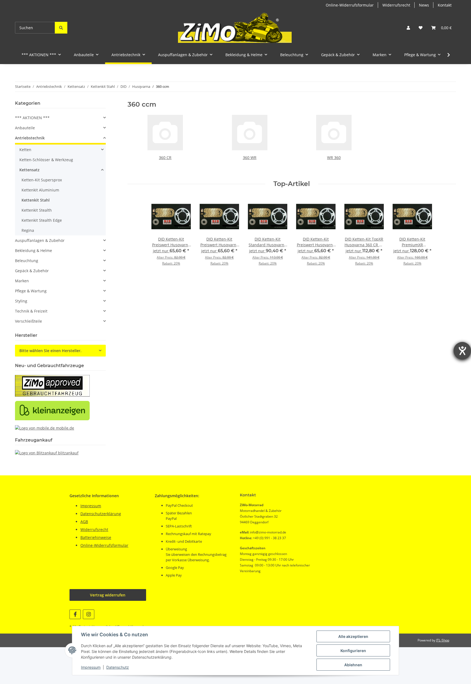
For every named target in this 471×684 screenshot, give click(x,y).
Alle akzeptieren (353, 636)
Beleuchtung (26, 260)
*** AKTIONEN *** (32, 117)
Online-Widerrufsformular (350, 5)
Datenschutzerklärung (100, 513)
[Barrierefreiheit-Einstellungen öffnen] (462, 350)
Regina (28, 230)
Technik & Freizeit (31, 311)
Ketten (25, 149)
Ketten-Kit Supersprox (42, 179)
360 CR (165, 157)
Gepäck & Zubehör (32, 270)
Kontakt (445, 5)
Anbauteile (25, 127)
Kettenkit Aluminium (40, 190)
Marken (22, 280)
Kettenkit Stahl (36, 200)
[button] (408, 27)
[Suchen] (61, 28)
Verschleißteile (28, 321)
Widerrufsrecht (396, 5)
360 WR (249, 157)
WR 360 (334, 157)
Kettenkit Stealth (37, 210)
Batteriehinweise (95, 537)
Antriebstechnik (30, 137)
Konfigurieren (353, 650)
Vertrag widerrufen (107, 595)
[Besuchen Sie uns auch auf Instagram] (88, 614)
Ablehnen (353, 664)
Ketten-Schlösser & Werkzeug (46, 159)
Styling (21, 301)
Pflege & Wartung (31, 290)
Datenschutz (117, 667)
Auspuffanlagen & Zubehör (40, 240)
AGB (84, 521)
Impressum (91, 667)
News (424, 5)
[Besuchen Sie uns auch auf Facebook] (75, 614)
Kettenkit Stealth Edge (42, 220)
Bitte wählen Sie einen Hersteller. (50, 350)
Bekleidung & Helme (33, 250)
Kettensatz (29, 169)
